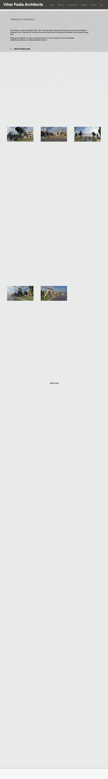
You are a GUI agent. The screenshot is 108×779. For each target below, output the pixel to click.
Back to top (54, 383)
